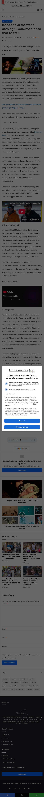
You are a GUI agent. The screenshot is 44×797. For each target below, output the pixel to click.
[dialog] (22, 398)
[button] (22, 394)
